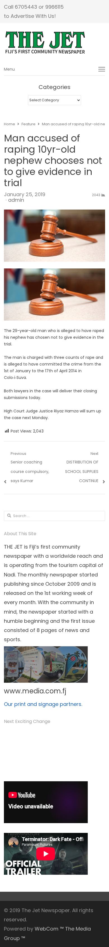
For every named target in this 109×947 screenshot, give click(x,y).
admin (16, 199)
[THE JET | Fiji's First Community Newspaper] (54, 43)
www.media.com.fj (35, 691)
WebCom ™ (49, 928)
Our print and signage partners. (43, 704)
